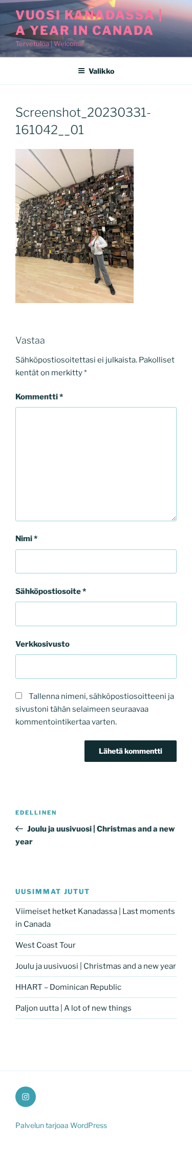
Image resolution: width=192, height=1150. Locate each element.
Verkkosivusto (42, 644)
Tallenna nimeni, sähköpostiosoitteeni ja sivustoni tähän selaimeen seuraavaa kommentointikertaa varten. (94, 709)
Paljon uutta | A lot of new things (73, 1008)
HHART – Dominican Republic (68, 987)
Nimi (26, 538)
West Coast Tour (45, 945)
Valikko (101, 71)
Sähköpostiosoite (50, 591)
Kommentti (39, 396)
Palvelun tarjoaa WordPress (61, 1125)
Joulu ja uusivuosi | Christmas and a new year (95, 966)
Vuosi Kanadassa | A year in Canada (89, 23)
